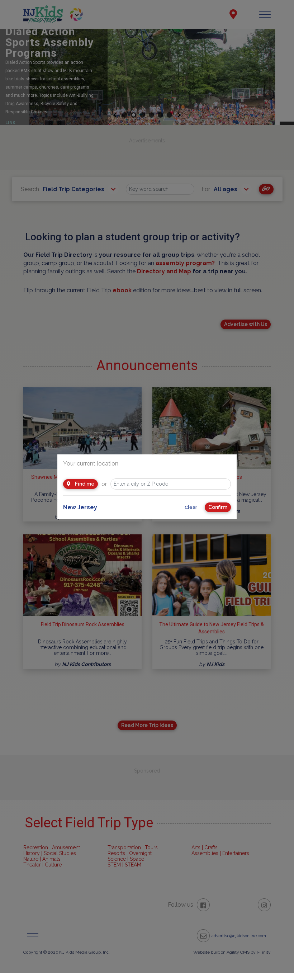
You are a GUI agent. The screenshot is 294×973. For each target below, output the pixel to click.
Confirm (217, 507)
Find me (84, 484)
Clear (191, 507)
